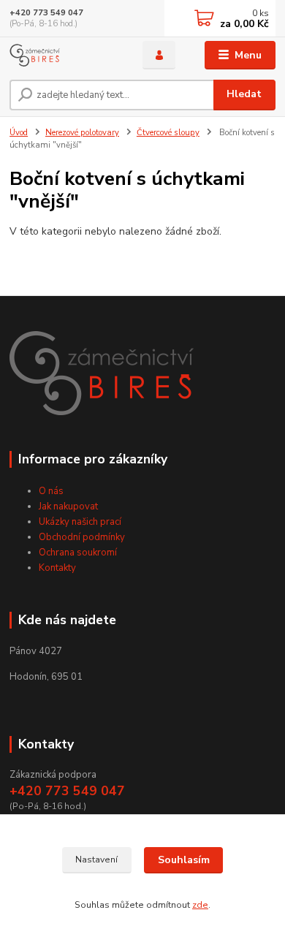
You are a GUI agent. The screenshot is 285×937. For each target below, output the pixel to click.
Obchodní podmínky (82, 537)
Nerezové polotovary (82, 132)
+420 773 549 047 (46, 12)
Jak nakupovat (68, 506)
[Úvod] (65, 55)
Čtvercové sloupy (168, 132)
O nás (51, 491)
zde (200, 905)
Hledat (244, 94)
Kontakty (57, 567)
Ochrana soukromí (78, 552)
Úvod (19, 132)
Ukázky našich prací (80, 521)
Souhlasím (184, 860)
